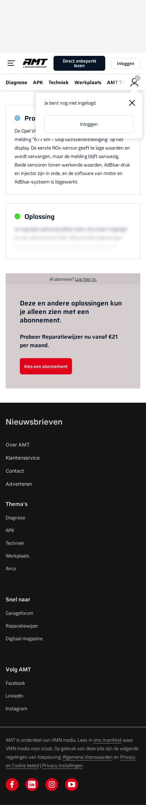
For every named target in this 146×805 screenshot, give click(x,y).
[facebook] (12, 784)
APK (10, 530)
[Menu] (11, 63)
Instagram (16, 708)
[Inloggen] (134, 82)
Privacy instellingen (62, 765)
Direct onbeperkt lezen (79, 63)
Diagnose (15, 517)
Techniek (15, 543)
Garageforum (19, 613)
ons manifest (108, 739)
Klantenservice (23, 458)
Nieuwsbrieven (34, 421)
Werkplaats (17, 555)
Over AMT (18, 445)
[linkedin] (32, 784)
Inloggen (125, 63)
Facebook (15, 683)
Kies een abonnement (46, 366)
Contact (15, 471)
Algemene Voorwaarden (88, 756)
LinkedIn (14, 695)
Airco (11, 568)
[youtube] (71, 784)
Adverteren (19, 484)
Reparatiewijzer (22, 625)
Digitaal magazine (24, 638)
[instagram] (51, 784)
